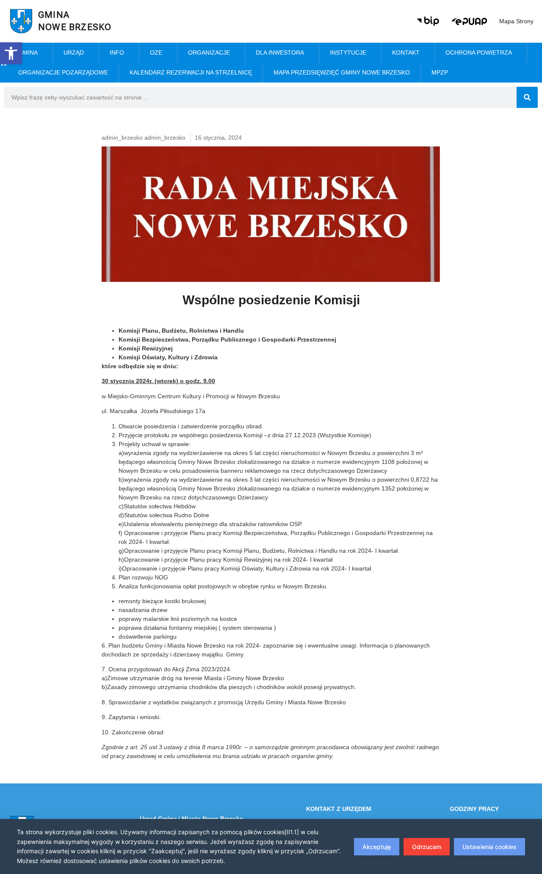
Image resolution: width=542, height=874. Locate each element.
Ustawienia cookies (489, 846)
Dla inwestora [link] (280, 52)
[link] (11, 53)
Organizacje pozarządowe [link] (63, 72)
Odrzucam (426, 846)
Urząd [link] (74, 52)
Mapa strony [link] (516, 21)
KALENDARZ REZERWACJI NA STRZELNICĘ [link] (191, 72)
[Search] (527, 97)
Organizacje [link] (209, 52)
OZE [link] (156, 52)
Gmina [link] (28, 52)
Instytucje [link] (348, 52)
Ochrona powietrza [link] (478, 52)
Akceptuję (376, 846)
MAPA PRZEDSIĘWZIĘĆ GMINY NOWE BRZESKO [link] (342, 72)
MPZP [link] (439, 72)
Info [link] (117, 52)
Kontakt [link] (406, 52)
